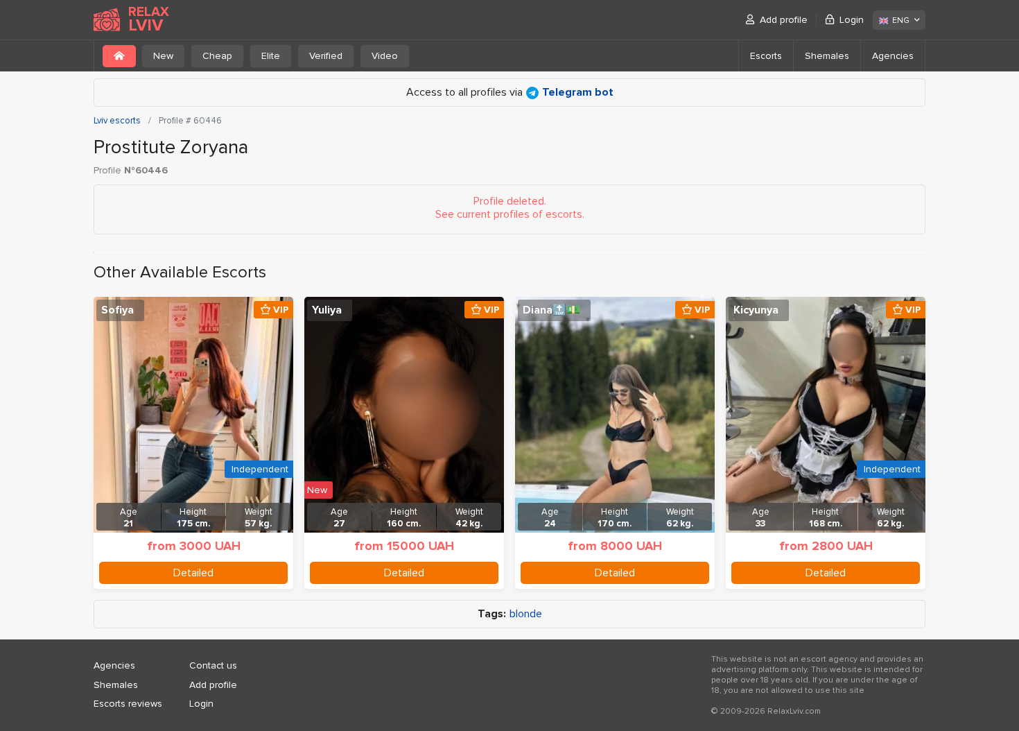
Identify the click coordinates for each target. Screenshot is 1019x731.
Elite (270, 56)
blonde (525, 614)
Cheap (217, 56)
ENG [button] (900, 20)
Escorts (766, 56)
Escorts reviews (128, 704)
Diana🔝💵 (551, 310)
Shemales (827, 56)
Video (385, 56)
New (163, 56)
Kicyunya (755, 310)
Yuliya (327, 310)
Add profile (784, 20)
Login (851, 20)
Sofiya (117, 310)
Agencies (893, 56)
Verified (325, 56)
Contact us (213, 665)
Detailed (193, 573)
